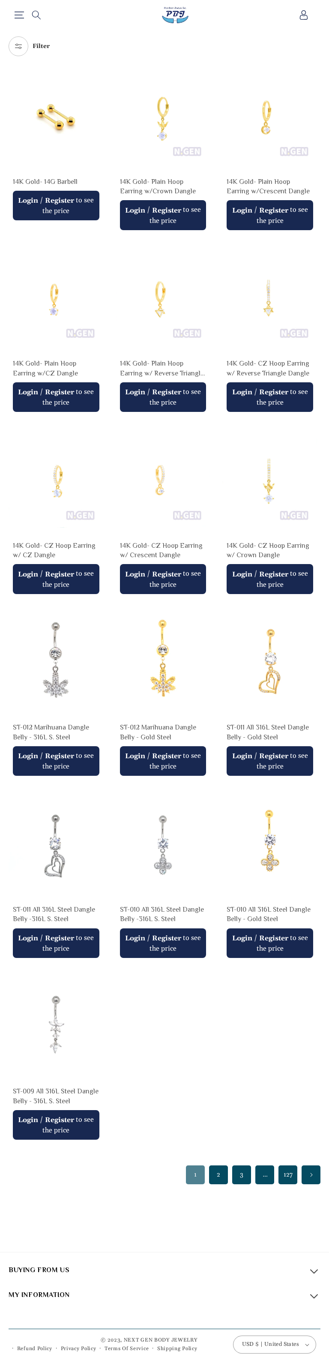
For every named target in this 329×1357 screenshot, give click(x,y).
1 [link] (195, 1175)
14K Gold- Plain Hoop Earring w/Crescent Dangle (268, 186)
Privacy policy (78, 1348)
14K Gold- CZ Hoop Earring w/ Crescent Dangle (161, 550)
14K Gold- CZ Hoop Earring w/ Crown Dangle (268, 550)
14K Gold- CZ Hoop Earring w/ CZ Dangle (54, 550)
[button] (19, 15)
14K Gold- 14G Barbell (45, 182)
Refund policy (34, 1348)
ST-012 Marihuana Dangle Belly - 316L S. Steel (51, 732)
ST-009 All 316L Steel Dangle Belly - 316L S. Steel (56, 1096)
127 (288, 1175)
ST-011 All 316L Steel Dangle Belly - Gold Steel (268, 732)
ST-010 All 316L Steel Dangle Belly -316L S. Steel (162, 914)
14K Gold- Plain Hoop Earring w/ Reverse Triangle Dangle (162, 369)
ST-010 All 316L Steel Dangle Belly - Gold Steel (269, 914)
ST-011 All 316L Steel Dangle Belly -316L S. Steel (54, 914)
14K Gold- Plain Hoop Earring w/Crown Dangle (158, 186)
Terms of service (127, 1348)
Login (28, 200)
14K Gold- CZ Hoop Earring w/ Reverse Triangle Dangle (268, 368)
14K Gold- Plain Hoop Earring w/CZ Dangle (45, 368)
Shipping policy (177, 1348)
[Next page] (311, 1174)
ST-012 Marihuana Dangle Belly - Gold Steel (158, 732)
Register (59, 200)
